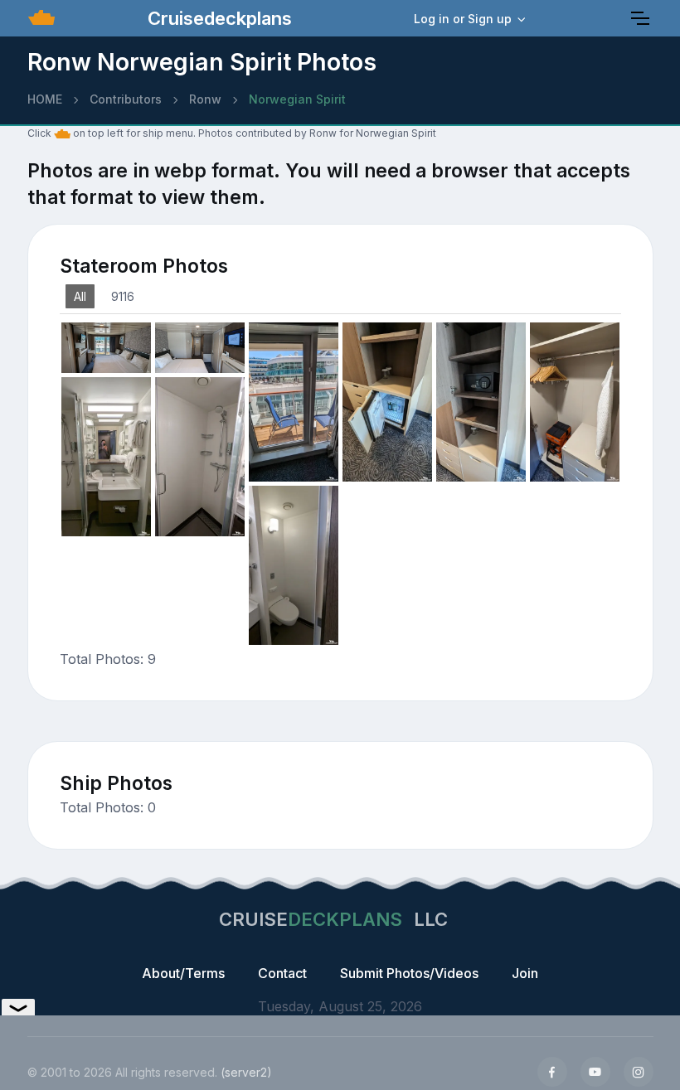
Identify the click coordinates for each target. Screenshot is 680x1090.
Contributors (126, 99)
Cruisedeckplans (217, 18)
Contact (282, 973)
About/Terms (183, 973)
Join (525, 973)
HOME (44, 99)
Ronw (205, 99)
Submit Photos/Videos (409, 973)
